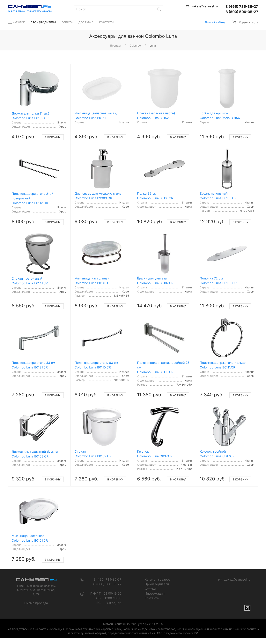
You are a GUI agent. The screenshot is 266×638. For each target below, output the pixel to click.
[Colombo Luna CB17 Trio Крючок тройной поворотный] (227, 426)
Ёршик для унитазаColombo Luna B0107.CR (155, 280)
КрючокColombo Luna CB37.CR (154, 453)
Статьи (150, 589)
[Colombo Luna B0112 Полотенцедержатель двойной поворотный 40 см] (39, 168)
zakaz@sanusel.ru (236, 579)
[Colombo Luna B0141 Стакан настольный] (39, 253)
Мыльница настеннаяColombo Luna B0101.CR (30, 538)
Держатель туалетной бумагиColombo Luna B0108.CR (35, 454)
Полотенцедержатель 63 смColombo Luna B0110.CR (96, 365)
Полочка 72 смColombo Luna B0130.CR (218, 280)
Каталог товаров (158, 579)
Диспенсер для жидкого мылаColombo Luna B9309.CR (98, 195)
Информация (155, 593)
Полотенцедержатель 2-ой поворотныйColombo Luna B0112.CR (32, 198)
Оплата (67, 22)
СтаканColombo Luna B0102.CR (93, 453)
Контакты (106, 22)
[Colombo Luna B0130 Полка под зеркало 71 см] (227, 253)
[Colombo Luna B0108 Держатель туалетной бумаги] (39, 426)
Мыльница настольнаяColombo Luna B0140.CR (93, 280)
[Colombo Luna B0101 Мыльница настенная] (39, 510)
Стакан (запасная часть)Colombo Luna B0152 (156, 115)
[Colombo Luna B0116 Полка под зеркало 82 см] (164, 168)
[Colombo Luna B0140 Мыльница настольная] (101, 253)
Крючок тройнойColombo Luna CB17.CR (217, 453)
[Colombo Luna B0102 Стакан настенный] (101, 426)
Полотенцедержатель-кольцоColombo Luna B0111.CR (223, 365)
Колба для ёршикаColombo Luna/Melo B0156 (220, 115)
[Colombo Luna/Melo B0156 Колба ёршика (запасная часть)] (227, 88)
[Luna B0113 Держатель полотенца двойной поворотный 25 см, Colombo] (164, 337)
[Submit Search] (159, 9)
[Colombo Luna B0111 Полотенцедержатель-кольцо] (227, 337)
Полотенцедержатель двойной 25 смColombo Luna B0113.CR (163, 367)
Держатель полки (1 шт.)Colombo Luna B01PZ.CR (30, 115)
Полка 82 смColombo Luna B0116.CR (155, 195)
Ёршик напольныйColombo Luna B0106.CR (218, 195)
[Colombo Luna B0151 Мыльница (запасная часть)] (101, 88)
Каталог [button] (18, 22)
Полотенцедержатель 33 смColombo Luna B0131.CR (33, 365)
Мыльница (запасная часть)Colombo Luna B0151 (96, 115)
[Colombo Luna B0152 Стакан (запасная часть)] (164, 88)
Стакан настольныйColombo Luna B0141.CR (30, 281)
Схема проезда (36, 603)
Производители (43, 22)
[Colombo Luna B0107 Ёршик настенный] (164, 253)
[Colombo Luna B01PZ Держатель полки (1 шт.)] (39, 88)
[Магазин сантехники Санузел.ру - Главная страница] (26, 9)
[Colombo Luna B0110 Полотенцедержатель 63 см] (101, 337)
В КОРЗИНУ (53, 137)
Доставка (85, 22)
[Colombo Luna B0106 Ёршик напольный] (227, 168)
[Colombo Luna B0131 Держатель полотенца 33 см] (39, 337)
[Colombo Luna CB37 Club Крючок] (164, 426)
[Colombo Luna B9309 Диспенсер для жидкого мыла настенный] (101, 168)
